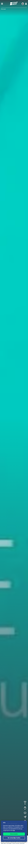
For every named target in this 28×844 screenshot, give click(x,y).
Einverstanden (14, 834)
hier (14, 830)
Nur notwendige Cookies (14, 838)
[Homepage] (14, 3)
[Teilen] (25, 817)
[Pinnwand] (25, 813)
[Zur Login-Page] (26, 3)
